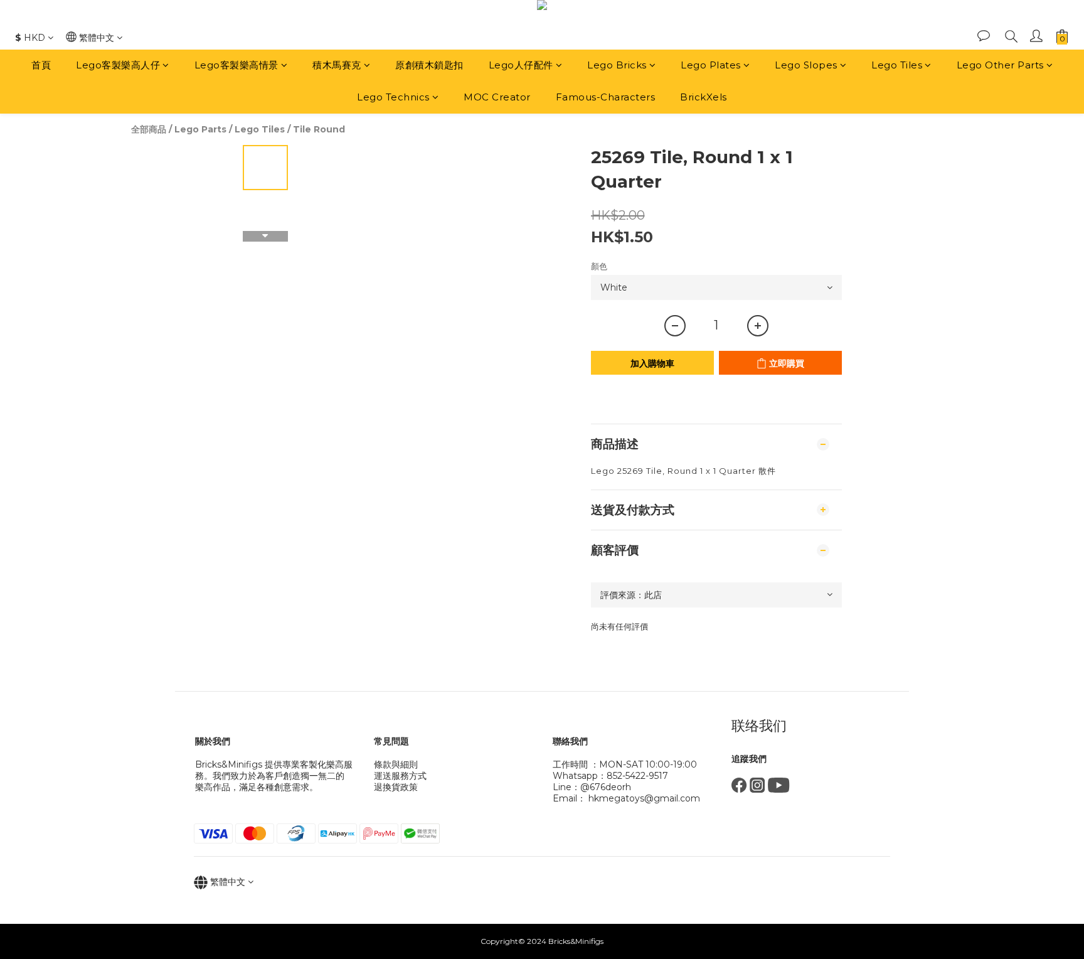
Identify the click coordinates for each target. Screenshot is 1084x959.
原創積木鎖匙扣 (429, 65)
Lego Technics (393, 97)
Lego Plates (711, 65)
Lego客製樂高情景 (236, 65)
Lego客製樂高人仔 (118, 65)
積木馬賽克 (336, 65)
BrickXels (703, 97)
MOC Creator (497, 97)
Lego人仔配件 (521, 65)
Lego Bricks (617, 65)
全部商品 (148, 129)
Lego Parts (200, 129)
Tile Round (319, 129)
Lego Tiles (896, 65)
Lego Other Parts (1000, 65)
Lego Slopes (806, 65)
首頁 (41, 65)
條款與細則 (396, 764)
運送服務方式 (400, 775)
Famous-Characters (606, 97)
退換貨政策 (396, 787)
